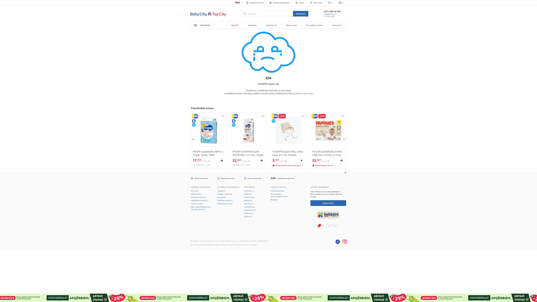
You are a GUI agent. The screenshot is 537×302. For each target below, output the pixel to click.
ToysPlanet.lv (249, 191)
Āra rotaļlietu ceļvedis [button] (314, 25)
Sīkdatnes (274, 200)
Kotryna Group (249, 197)
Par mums (194, 191)
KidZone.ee (248, 213)
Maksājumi (221, 191)
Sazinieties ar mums (224, 204)
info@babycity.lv (330, 14)
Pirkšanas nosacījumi (225, 200)
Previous (193, 139)
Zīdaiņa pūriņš (196, 194)
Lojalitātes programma (199, 200)
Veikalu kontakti (197, 204)
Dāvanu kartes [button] (291, 25)
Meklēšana (300, 14)
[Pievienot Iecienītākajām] (223, 116)
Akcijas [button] (234, 25)
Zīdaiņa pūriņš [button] (271, 25)
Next (344, 139)
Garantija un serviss (198, 197)
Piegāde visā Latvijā (224, 194)
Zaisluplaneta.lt (250, 210)
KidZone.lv (248, 194)
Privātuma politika (277, 191)
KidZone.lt (248, 217)
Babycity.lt (248, 200)
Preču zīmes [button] (336, 25)
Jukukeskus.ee (249, 207)
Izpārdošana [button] (252, 25)
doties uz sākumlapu (304, 93)
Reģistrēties (328, 203)
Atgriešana (221, 197)
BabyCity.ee (248, 204)
